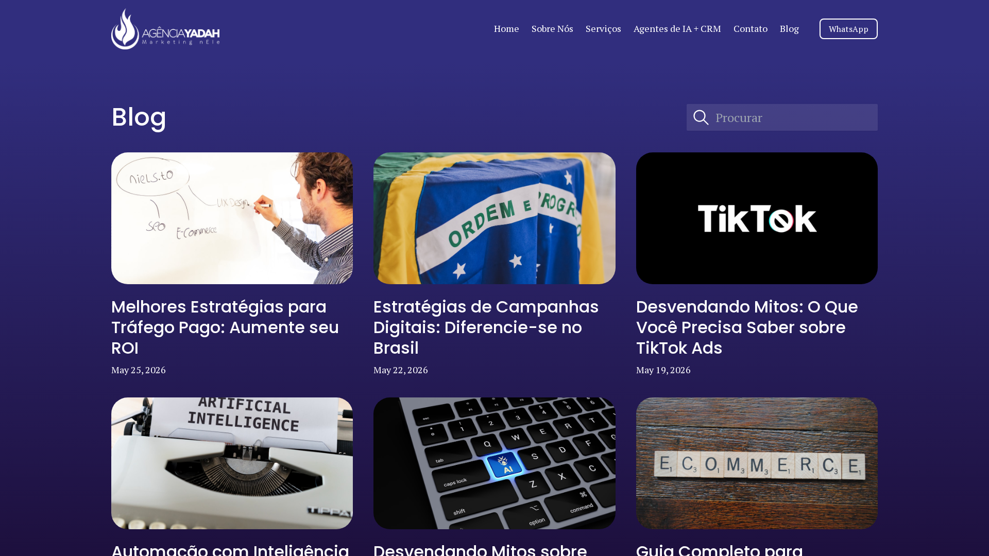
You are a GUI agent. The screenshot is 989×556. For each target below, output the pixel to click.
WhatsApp (848, 28)
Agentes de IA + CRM (677, 28)
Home (506, 28)
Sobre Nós (552, 28)
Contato (751, 28)
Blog (789, 28)
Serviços (603, 28)
